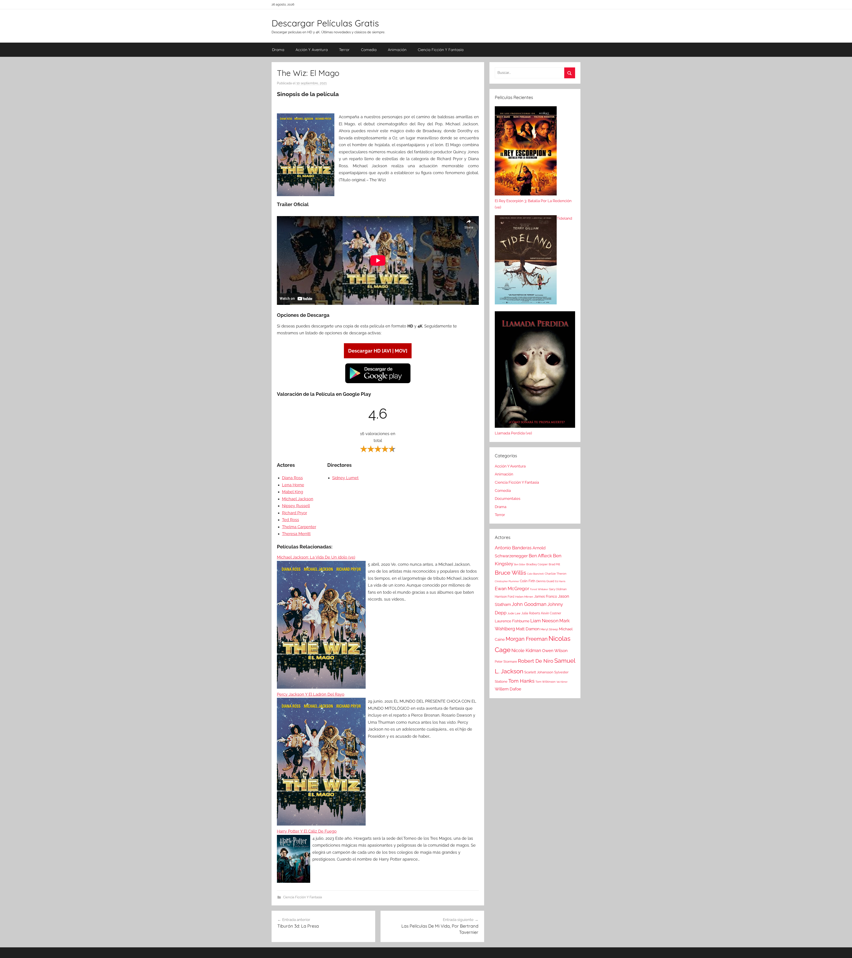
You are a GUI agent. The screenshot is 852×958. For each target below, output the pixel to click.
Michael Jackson (297, 499)
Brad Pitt (554, 564)
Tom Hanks (521, 681)
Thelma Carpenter (299, 526)
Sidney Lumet (345, 477)
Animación (397, 49)
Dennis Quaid (545, 581)
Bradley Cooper (537, 564)
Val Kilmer (562, 681)
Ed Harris (560, 581)
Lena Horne (293, 485)
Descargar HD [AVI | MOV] (377, 351)
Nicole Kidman (526, 650)
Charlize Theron (555, 573)
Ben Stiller (519, 564)
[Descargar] (378, 382)
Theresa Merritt (296, 533)
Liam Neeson (544, 620)
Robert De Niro (535, 661)
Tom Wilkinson (545, 681)
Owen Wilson (555, 650)
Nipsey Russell (296, 505)
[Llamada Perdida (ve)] (535, 370)
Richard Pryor (294, 513)
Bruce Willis (510, 572)
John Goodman (529, 604)
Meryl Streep (549, 629)
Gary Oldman (558, 589)
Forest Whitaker (539, 589)
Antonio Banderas (513, 547)
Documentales (507, 498)
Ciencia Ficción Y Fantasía (440, 49)
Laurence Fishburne (512, 621)
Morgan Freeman (527, 639)
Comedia (369, 49)
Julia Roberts (530, 613)
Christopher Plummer (507, 581)
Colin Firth (527, 581)
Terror (344, 49)
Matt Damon (528, 629)
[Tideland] (526, 261)
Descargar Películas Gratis (325, 23)
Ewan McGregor (512, 588)
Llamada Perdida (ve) (513, 433)
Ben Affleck (540, 555)
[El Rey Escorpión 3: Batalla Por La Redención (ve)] (526, 152)
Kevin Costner (551, 613)
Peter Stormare (506, 661)
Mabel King (292, 491)
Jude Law (514, 613)
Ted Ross (290, 519)
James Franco (545, 596)
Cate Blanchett (535, 573)
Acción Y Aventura (312, 49)
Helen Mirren (524, 596)
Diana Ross (292, 477)
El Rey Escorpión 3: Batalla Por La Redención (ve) (533, 204)
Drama (278, 49)
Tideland (564, 218)
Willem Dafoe (508, 689)
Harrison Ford (504, 596)
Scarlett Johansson (538, 672)
